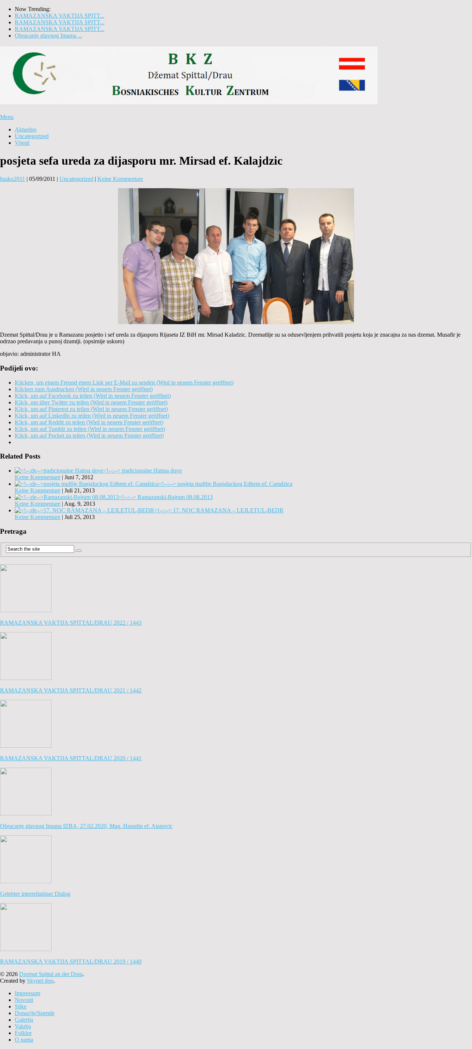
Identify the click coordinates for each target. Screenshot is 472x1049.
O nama (24, 1039)
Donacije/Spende (35, 1013)
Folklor (23, 1033)
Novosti (24, 1000)
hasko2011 (12, 179)
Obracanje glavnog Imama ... (48, 35)
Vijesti (22, 143)
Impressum (27, 993)
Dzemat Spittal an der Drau (51, 974)
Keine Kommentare (120, 179)
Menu (7, 117)
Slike (21, 1006)
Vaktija (23, 1026)
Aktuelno (26, 129)
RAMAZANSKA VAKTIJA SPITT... (59, 16)
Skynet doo (40, 981)
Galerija (24, 1020)
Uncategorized (32, 136)
